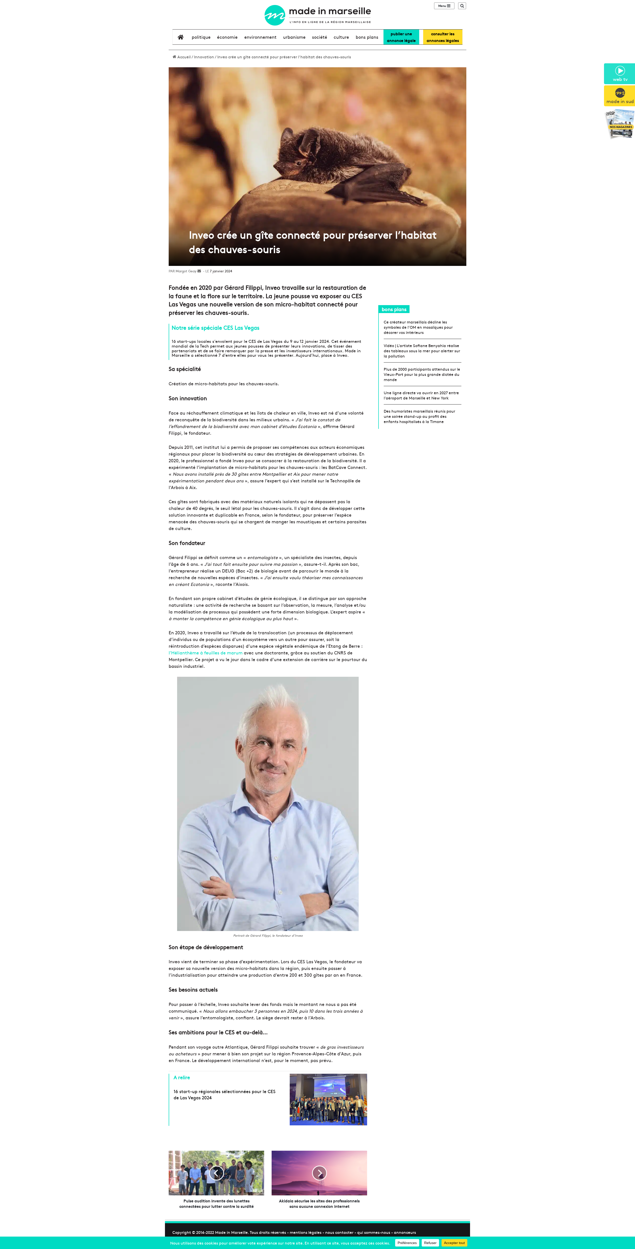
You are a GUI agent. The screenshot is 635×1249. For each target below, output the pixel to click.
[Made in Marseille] (317, 15)
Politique (201, 37)
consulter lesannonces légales (443, 37)
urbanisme (294, 37)
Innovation (204, 56)
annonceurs (405, 1232)
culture (341, 37)
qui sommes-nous (373, 1232)
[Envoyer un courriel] (199, 270)
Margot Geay (186, 270)
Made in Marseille (231, 1232)
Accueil (183, 56)
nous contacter (339, 1232)
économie (227, 37)
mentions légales (305, 1232)
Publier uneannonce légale (401, 37)
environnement (260, 37)
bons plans (367, 37)
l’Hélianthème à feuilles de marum (206, 652)
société (319, 37)
